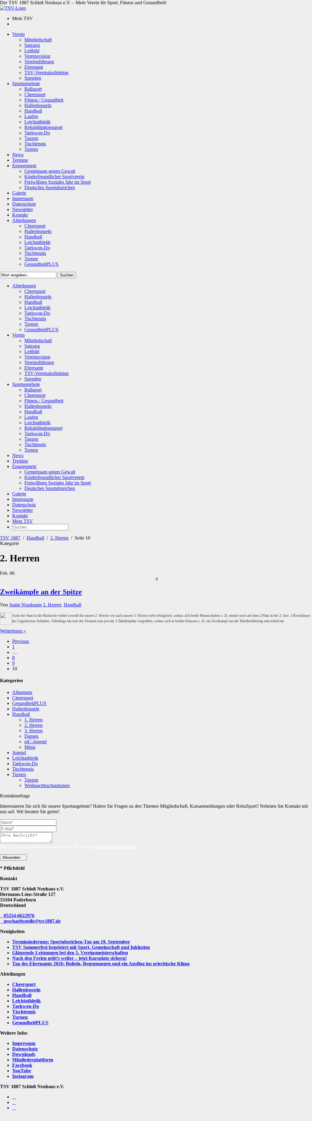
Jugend (19, 752)
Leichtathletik (25, 758)
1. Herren (33, 719)
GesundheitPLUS (29, 703)
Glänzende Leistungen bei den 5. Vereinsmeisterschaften (70, 952)
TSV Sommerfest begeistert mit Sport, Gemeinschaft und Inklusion (81, 947)
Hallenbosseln (25, 708)
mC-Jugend (35, 741)
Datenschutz (25, 1048)
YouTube (21, 1070)
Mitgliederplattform (32, 1059)
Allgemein (22, 692)
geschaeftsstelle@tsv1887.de (32, 921)
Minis (29, 747)
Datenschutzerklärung (115, 846)
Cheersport (22, 697)
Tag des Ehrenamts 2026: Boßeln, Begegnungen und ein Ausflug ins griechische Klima (101, 963)
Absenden (11, 857)
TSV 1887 (10, 537)
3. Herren (33, 730)
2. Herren (59, 537)
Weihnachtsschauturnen (47, 785)
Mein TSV (22, 521)
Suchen (66, 275)
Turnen (19, 774)
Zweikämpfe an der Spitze (41, 592)
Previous (20, 641)
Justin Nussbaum (25, 604)
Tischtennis (23, 769)
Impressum (23, 1043)
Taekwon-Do (25, 763)
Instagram (23, 1076)
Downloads (23, 1054)
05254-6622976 (19, 915)
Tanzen (31, 780)
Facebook (22, 1065)
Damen (31, 736)
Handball (35, 537)
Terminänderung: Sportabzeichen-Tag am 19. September (71, 941)
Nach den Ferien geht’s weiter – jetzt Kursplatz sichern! (69, 958)
